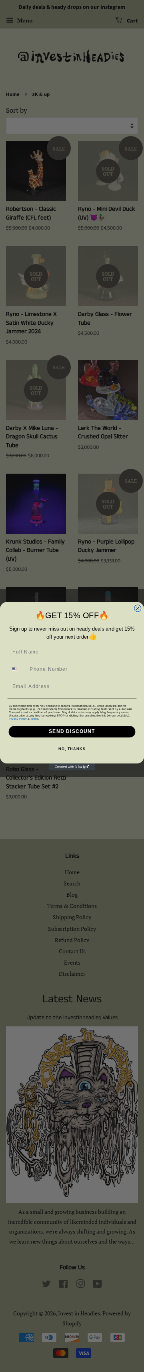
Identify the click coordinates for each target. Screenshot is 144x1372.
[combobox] (18, 669)
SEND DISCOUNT (72, 731)
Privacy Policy (18, 718)
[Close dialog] (137, 608)
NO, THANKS (72, 749)
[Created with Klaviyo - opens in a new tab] (72, 766)
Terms (34, 718)
